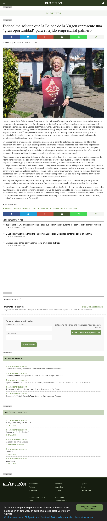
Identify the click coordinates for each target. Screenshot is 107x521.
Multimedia (59, 497)
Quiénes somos (61, 501)
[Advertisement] (53, 270)
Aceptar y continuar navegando (89, 507)
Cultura (58, 490)
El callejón (11, 425)
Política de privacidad (62, 517)
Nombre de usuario (15, 325)
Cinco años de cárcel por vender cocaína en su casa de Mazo (33, 243)
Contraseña (12, 334)
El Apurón (7, 43)
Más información (84, 517)
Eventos (32, 501)
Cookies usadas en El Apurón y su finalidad (26, 517)
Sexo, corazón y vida (15, 444)
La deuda (9, 451)
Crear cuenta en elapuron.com (86, 332)
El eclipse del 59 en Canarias (17, 442)
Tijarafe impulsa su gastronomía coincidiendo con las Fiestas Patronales (34, 369)
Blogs (83, 487)
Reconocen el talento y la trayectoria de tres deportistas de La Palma (32, 389)
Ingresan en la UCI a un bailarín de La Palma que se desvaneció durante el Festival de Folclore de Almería (53, 224)
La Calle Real (86, 490)
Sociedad (58, 484)
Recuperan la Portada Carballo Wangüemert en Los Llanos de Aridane (33, 396)
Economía (33, 490)
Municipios (53, 13)
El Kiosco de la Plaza (37, 497)
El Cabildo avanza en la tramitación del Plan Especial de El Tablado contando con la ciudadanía (49, 233)
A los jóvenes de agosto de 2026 (18, 422)
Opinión (84, 484)
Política (32, 487)
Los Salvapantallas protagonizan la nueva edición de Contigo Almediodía (34, 375)
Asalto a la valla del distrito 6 (17, 432)
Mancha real (10, 461)
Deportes (59, 487)
